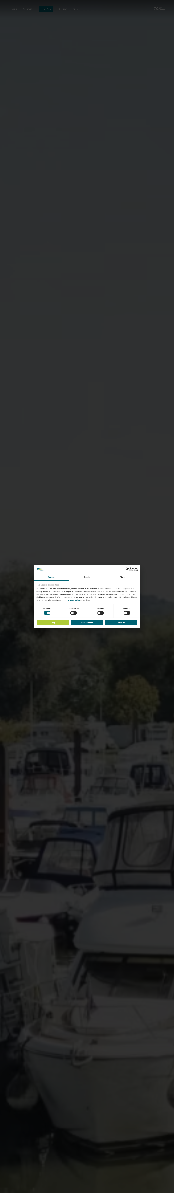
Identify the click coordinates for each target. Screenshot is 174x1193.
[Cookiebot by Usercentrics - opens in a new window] (127, 569)
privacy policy (74, 600)
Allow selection (87, 623)
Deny (53, 623)
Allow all (121, 623)
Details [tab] (87, 577)
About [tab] (122, 577)
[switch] (73, 613)
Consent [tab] (51, 577)
